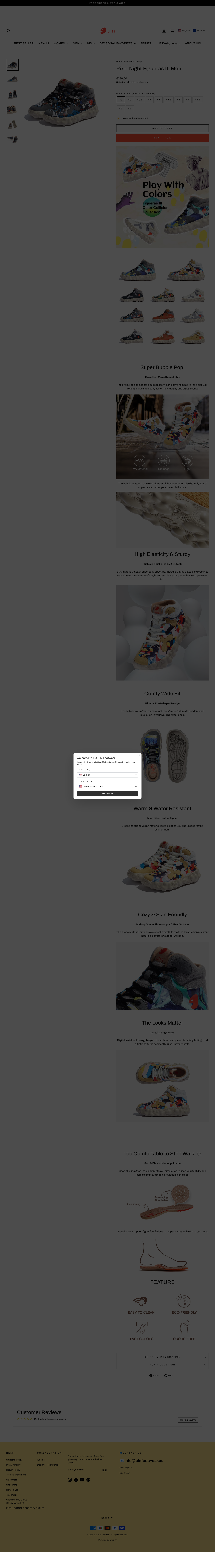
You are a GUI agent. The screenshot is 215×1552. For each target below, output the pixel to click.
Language (85, 770)
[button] (107, 774)
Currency (85, 781)
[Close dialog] (139, 755)
